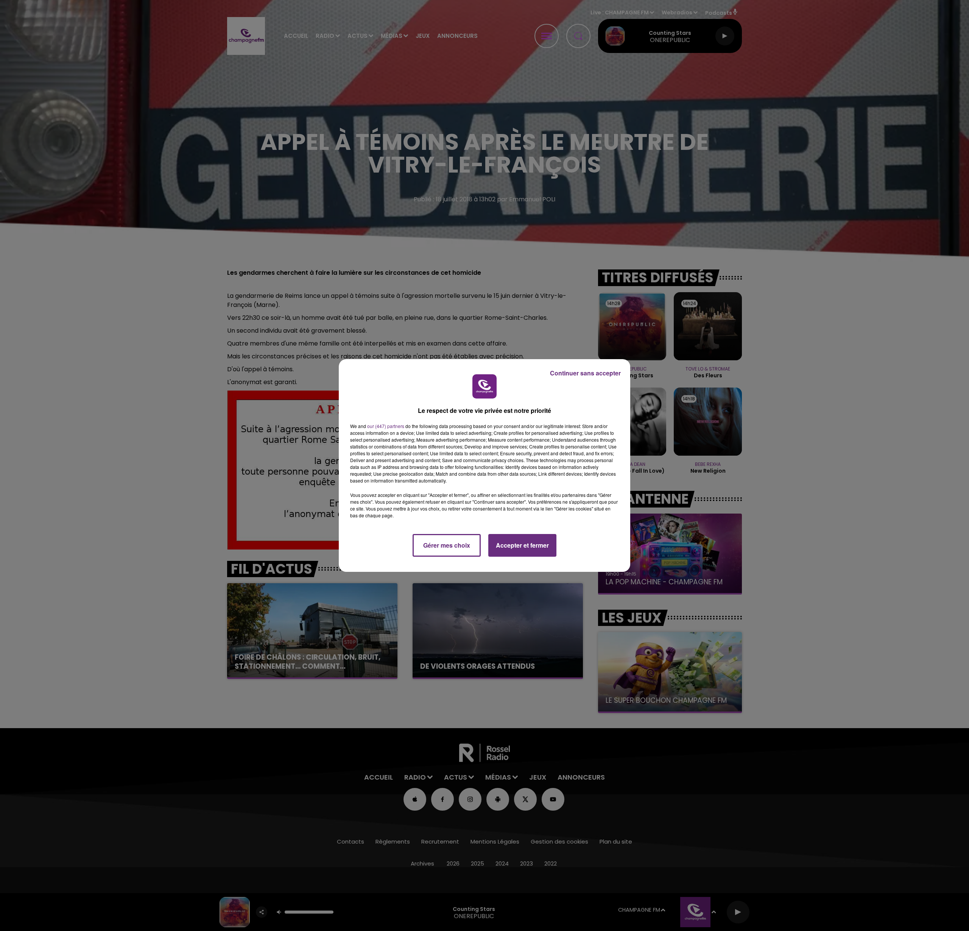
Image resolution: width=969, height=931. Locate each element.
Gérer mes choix (446, 545)
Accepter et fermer (522, 545)
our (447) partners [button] (385, 426)
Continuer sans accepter (585, 373)
